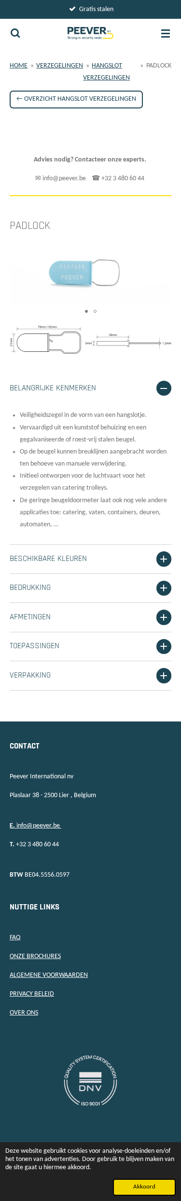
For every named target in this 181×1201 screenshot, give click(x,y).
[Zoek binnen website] (15, 33)
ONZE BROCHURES (35, 956)
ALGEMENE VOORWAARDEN (49, 975)
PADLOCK (158, 65)
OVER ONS (24, 1012)
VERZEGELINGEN (59, 65)
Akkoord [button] (144, 1187)
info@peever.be (35, 825)
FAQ (15, 937)
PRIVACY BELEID (32, 994)
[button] (162, 248)
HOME (19, 65)
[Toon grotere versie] (90, 339)
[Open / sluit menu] (165, 33)
